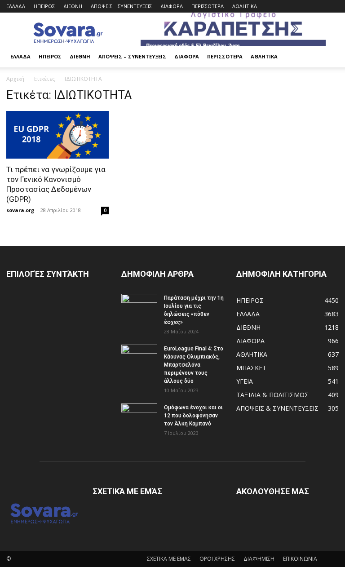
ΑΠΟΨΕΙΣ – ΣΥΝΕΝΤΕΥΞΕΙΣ (121, 6)
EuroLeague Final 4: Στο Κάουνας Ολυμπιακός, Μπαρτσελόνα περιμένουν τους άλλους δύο (193, 365)
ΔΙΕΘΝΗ (72, 6)
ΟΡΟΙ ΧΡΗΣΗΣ (217, 559)
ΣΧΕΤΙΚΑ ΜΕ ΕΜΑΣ (169, 559)
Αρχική (15, 79)
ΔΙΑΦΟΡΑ (171, 6)
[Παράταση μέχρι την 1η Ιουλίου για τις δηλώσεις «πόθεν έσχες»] (139, 306)
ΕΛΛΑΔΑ (15, 6)
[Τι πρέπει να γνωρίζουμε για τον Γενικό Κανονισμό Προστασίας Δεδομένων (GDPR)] (57, 135)
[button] (328, 57)
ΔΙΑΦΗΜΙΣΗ (258, 559)
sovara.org (20, 210)
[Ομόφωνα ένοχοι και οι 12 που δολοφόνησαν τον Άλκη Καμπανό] (139, 416)
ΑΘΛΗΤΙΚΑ (244, 6)
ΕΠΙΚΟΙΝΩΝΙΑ (300, 559)
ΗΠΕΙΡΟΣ (44, 6)
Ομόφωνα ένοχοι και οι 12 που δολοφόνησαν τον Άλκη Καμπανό (193, 415)
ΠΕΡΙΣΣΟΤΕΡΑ (207, 6)
